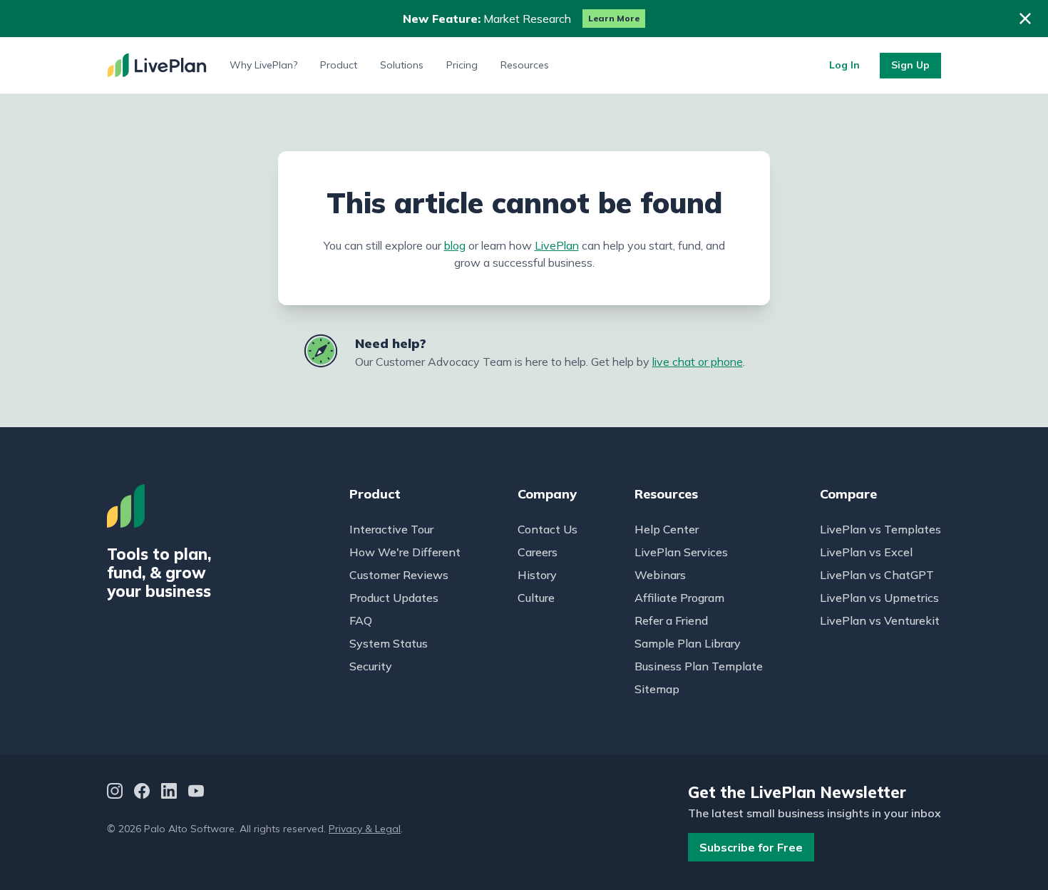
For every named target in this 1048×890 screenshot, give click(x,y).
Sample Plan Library (688, 643)
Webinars (660, 575)
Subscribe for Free (751, 847)
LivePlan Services (681, 552)
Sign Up (910, 64)
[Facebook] (142, 792)
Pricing (462, 64)
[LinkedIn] (169, 792)
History (537, 575)
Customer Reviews (398, 575)
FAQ (360, 620)
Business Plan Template (699, 666)
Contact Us (547, 529)
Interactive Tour (391, 529)
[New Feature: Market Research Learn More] (524, 18)
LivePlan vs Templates (880, 529)
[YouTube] (196, 792)
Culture (536, 597)
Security (370, 666)
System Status (388, 643)
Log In (844, 64)
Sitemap (657, 689)
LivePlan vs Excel (866, 552)
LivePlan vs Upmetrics (879, 597)
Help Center (667, 529)
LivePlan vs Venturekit (880, 620)
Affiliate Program (679, 597)
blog (455, 245)
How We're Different (405, 552)
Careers (538, 552)
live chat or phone (697, 361)
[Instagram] (115, 792)
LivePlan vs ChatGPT (877, 575)
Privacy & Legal (365, 828)
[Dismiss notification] (1025, 18)
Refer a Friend (671, 620)
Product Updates (393, 597)
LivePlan (557, 245)
